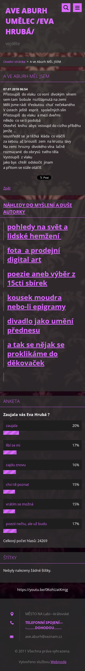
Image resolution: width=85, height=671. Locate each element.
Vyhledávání (66, 7)
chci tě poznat (17, 484)
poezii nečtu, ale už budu (26, 523)
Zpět (7, 188)
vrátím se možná (19, 504)
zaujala (11, 425)
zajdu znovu (16, 464)
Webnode (58, 661)
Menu (77, 7)
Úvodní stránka (14, 62)
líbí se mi (13, 445)
